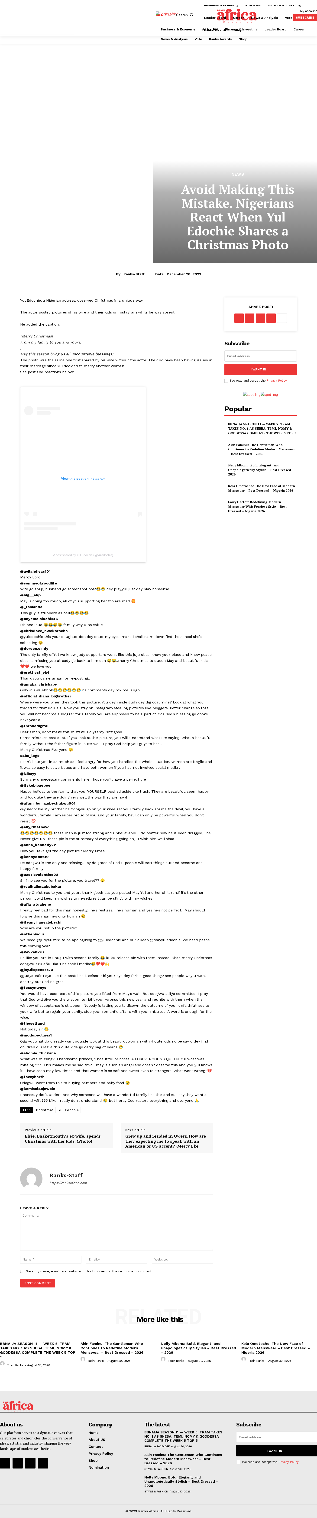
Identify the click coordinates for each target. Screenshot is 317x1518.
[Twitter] (249, 318)
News (238, 174)
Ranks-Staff (134, 274)
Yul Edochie (69, 1110)
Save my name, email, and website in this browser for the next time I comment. (89, 1271)
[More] (282, 318)
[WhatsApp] (271, 318)
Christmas (45, 1110)
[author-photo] (3, 1364)
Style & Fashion (156, 1469)
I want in (258, 369)
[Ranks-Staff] (31, 1179)
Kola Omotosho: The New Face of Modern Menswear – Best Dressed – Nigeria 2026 (261, 488)
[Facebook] (239, 318)
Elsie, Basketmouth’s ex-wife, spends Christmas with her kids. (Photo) (63, 1139)
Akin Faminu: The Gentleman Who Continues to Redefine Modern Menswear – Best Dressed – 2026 (261, 449)
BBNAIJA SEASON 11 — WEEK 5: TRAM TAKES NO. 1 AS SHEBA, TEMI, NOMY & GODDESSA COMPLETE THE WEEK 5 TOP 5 (262, 428)
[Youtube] (43, 1463)
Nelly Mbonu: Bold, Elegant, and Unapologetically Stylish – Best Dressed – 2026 (261, 469)
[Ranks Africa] (173, 17)
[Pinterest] (260, 318)
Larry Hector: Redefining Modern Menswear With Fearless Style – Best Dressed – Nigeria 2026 (257, 506)
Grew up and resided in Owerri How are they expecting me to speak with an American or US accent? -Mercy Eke (165, 1141)
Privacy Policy (277, 380)
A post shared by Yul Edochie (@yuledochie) (83, 555)
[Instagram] (18, 1463)
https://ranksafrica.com (68, 1183)
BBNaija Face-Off (156, 1446)
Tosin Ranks (15, 1365)
